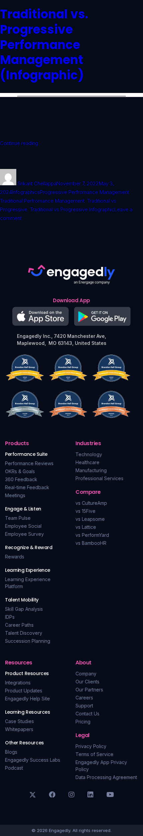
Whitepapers (19, 729)
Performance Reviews (29, 463)
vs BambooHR (90, 543)
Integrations (18, 682)
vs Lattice (85, 527)
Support (84, 705)
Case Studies (19, 721)
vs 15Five (85, 511)
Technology (88, 454)
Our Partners (89, 689)
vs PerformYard (92, 535)
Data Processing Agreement (106, 777)
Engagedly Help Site (27, 698)
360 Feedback (21, 479)
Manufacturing (91, 470)
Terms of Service (94, 754)
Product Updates (23, 690)
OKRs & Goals (20, 471)
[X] (32, 794)
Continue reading (19, 143)
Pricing (82, 721)
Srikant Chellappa (37, 183)
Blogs (11, 752)
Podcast (14, 768)
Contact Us (87, 713)
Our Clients (87, 681)
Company (85, 673)
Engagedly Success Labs (32, 760)
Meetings (15, 495)
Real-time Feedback (27, 487)
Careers (84, 697)
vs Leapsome (90, 519)
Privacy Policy (90, 746)
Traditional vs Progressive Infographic (72, 209)
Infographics (26, 192)
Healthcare (87, 462)
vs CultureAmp (91, 503)
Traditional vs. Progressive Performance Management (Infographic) (44, 45)
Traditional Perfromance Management (42, 201)
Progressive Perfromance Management (84, 192)
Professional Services (99, 478)
